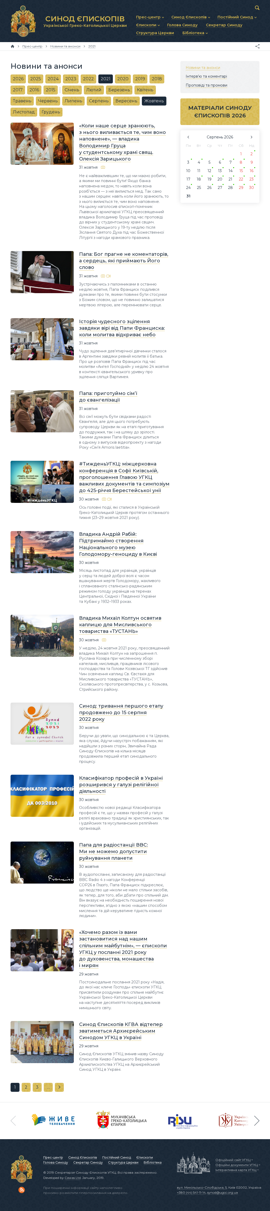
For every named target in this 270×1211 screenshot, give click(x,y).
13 (220, 170)
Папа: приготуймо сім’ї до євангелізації (108, 397)
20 (220, 179)
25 (199, 187)
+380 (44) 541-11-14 (191, 1192)
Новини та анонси (203, 67)
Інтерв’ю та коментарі (206, 76)
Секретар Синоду (88, 1162)
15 (241, 170)
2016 (34, 89)
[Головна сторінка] (13, 46)
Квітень (145, 89)
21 (230, 179)
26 (209, 187)
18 (199, 179)
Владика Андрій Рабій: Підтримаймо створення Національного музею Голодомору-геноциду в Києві (118, 544)
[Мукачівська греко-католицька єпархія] (121, 1121)
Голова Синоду (55, 1162)
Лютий (94, 89)
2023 (70, 78)
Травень (22, 100)
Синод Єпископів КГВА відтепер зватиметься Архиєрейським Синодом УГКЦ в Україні (121, 1030)
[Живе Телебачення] (53, 1121)
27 (220, 187)
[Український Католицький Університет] (237, 1121)
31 (188, 196)
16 (251, 170)
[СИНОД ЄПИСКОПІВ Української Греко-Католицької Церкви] (23, 21)
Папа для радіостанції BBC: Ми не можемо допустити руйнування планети (113, 851)
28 (230, 187)
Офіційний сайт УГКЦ (232, 1160)
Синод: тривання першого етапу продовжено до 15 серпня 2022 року (121, 712)
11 (198, 170)
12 (209, 170)
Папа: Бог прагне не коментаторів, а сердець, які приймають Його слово (123, 260)
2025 (35, 78)
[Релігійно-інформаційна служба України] (183, 1121)
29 (241, 187)
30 (251, 187)
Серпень (99, 100)
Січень (72, 89)
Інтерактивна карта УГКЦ (235, 1170)
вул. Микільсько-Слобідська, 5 (202, 1187)
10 (188, 170)
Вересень (126, 100)
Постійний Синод (116, 1157)
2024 (53, 78)
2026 (18, 78)
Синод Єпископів (82, 1157)
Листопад (24, 111)
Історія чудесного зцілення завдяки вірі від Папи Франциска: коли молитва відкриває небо (122, 327)
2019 (140, 78)
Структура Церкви (123, 1162)
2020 (122, 78)
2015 (50, 89)
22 (241, 179)
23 (251, 179)
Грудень (51, 111)
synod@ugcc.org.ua (222, 1192)
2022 (88, 78)
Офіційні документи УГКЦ (236, 1165)
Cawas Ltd (73, 1178)
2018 (157, 78)
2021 (105, 78)
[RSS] (21, 1190)
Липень (73, 100)
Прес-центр (53, 1157)
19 (209, 179)
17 (188, 179)
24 (188, 187)
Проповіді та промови (206, 85)
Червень (48, 100)
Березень (119, 89)
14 (231, 170)
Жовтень (154, 100)
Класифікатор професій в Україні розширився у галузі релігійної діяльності (121, 784)
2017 (18, 89)
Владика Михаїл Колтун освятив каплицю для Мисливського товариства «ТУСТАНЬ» (120, 624)
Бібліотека (153, 1162)
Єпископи (144, 1157)
